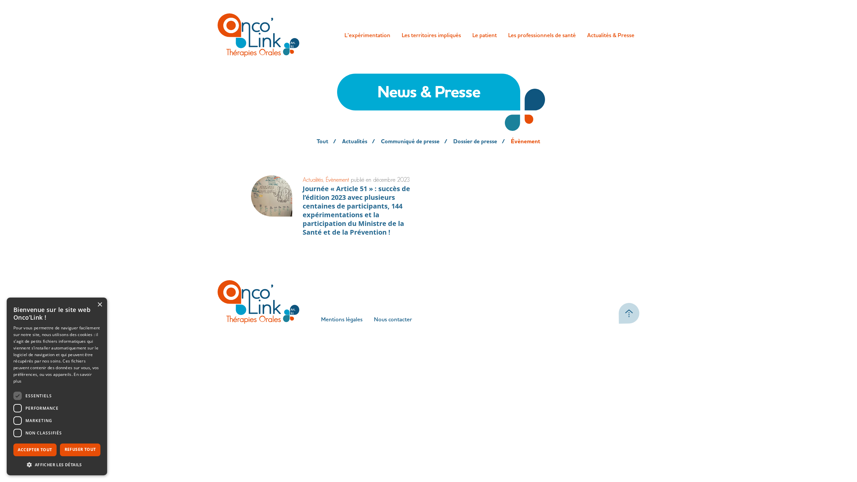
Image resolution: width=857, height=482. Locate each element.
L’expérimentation (367, 35)
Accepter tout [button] (35, 450)
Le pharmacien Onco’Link (549, 51)
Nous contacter (393, 319)
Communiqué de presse (410, 141)
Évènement (525, 141)
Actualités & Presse (610, 35)
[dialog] (57, 386)
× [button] (99, 304)
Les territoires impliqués (431, 35)
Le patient (484, 35)
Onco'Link (258, 35)
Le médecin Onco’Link (545, 65)
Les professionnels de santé (542, 35)
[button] (56, 465)
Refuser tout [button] (80, 449)
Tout (322, 141)
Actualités (354, 141)
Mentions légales (342, 319)
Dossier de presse (475, 141)
